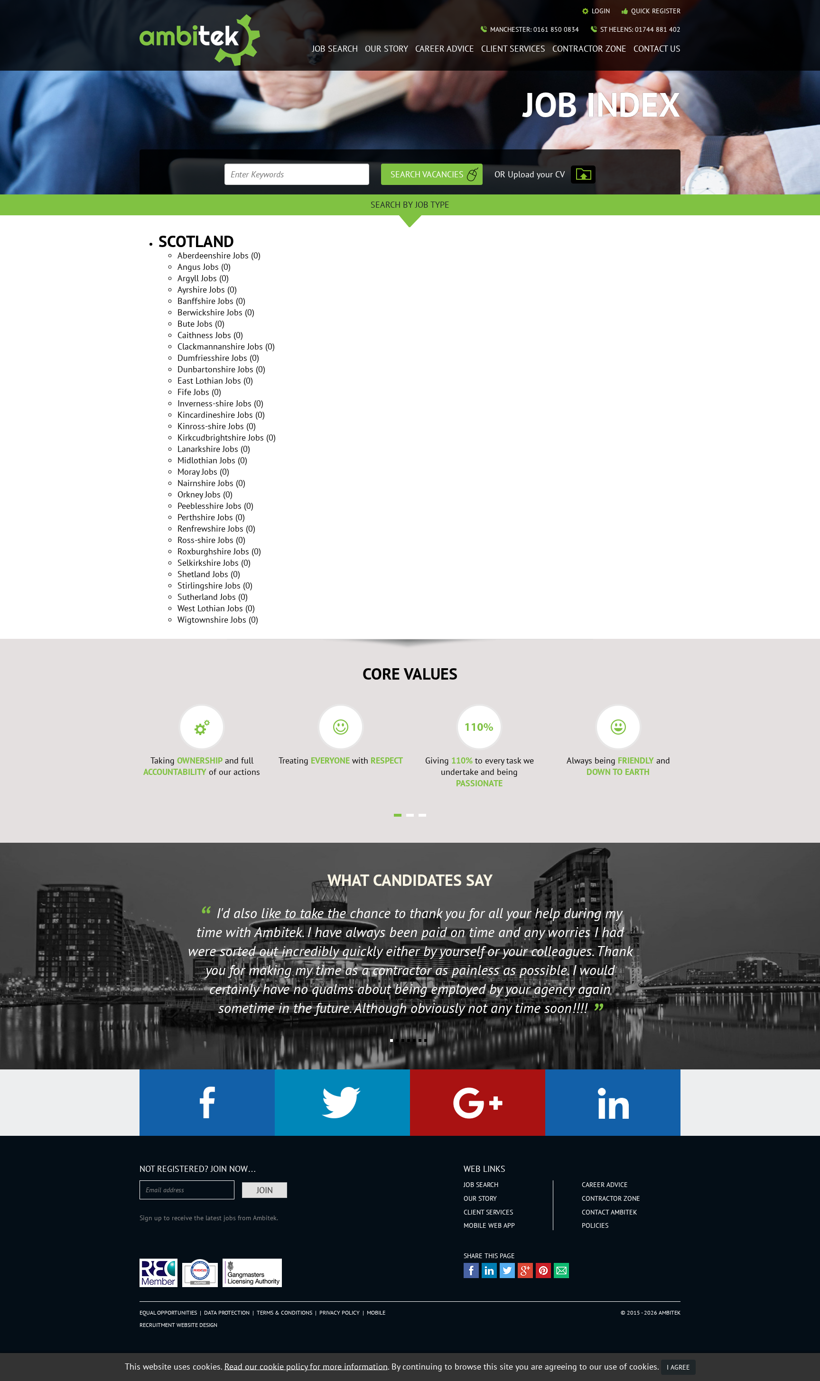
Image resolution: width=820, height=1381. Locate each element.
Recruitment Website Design (178, 1324)
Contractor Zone (589, 49)
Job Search (335, 49)
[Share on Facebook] (471, 1270)
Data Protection (227, 1312)
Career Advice (444, 49)
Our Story (386, 49)
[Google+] (477, 1102)
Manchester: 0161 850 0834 (534, 29)
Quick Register (655, 11)
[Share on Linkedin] (489, 1270)
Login (601, 11)
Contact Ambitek (609, 1212)
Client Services (513, 49)
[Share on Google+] (525, 1270)
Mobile (376, 1312)
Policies (595, 1225)
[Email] (561, 1270)
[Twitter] (342, 1102)
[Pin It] (543, 1270)
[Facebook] (207, 1102)
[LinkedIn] (612, 1102)
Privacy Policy (339, 1312)
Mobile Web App (489, 1225)
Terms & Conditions (284, 1312)
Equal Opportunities (168, 1312)
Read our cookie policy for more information (306, 1366)
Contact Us (657, 49)
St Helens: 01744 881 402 (640, 29)
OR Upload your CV (529, 174)
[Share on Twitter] (507, 1270)
